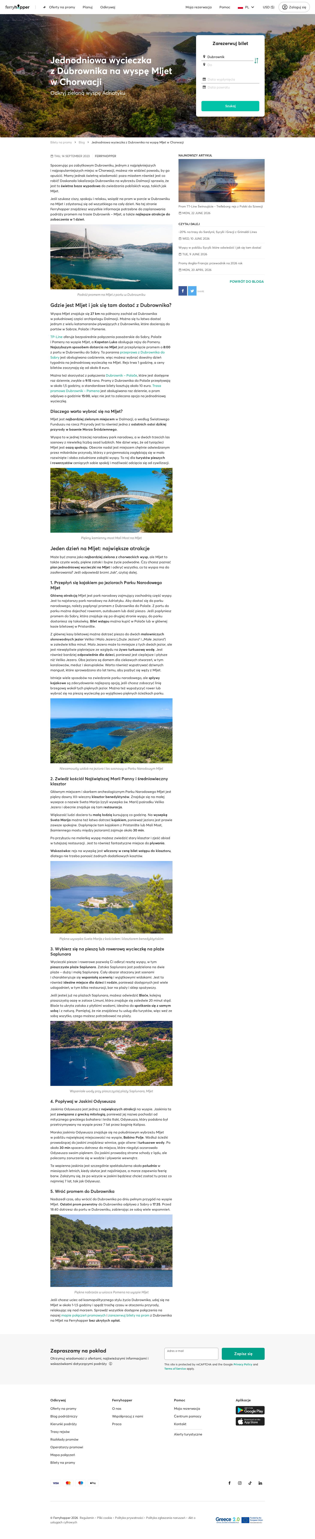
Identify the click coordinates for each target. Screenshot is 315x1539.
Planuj (88, 7)
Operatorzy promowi (66, 1447)
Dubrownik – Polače (121, 375)
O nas (116, 1408)
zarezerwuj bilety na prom (128, 1315)
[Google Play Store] (250, 1410)
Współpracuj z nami (127, 1416)
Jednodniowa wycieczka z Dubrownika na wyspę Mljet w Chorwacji (138, 142)
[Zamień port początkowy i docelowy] (256, 61)
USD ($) (268, 7)
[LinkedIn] (260, 1483)
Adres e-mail (175, 1351)
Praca (117, 1424)
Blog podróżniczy (63, 1416)
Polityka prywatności (129, 1518)
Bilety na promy (61, 142)
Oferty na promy (62, 7)
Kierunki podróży (63, 1424)
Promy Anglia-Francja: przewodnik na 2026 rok (210, 263)
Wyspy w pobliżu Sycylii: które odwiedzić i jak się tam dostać (219, 247)
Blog (82, 142)
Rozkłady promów (64, 1439)
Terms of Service (175, 1368)
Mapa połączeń (62, 1455)
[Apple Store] (250, 1421)
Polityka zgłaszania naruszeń (165, 1518)
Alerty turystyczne (188, 1434)
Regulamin (87, 1518)
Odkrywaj (107, 7)
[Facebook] (229, 1483)
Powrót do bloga (247, 281)
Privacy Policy (243, 1364)
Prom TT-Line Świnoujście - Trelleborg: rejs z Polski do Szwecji (220, 206)
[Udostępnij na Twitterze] (192, 291)
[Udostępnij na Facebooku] (182, 291)
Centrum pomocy (187, 1416)
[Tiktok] (250, 1483)
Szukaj (230, 106)
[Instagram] (240, 1483)
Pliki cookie (104, 1518)
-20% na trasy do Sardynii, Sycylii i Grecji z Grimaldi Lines (217, 232)
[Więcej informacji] (111, 1363)
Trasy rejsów (60, 1431)
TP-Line (56, 337)
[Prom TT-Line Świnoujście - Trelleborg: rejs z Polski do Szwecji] (221, 180)
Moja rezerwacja (199, 7)
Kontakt (180, 1424)
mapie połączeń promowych (83, 1315)
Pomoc (224, 7)
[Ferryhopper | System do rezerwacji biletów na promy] (17, 7)
